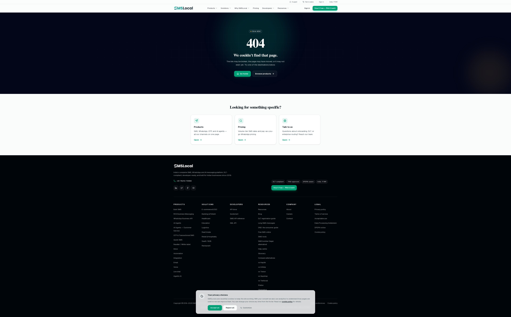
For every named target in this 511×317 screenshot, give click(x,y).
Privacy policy (320, 209)
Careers (289, 214)
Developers (267, 8)
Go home (244, 74)
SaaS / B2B (206, 241)
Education (206, 223)
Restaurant (206, 246)
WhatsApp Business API (183, 218)
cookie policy (287, 301)
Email (176, 262)
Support (294, 2)
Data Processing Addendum (326, 223)
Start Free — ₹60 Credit (284, 188)
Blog (260, 214)
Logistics (205, 227)
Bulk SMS (177, 209)
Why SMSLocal (240, 8)
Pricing (256, 8)
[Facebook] (187, 188)
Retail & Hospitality (209, 237)
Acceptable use (321, 218)
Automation (178, 253)
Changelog (262, 290)
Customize (247, 308)
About (288, 209)
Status (260, 285)
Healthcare (206, 218)
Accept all (214, 308)
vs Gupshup (263, 276)
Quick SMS (178, 240)
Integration (178, 258)
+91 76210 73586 (184, 181)
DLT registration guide (266, 218)
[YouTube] (193, 188)
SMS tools (262, 237)
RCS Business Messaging (184, 214)
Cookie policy (320, 232)
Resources (282, 8)
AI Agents (177, 223)
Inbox (176, 249)
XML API (233, 223)
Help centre (262, 249)
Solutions (225, 8)
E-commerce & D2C (209, 209)
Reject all (230, 308)
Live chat (177, 271)
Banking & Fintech (209, 214)
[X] (181, 188)
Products (211, 8)
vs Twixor (262, 271)
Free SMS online (264, 232)
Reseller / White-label (182, 244)
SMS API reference (237, 218)
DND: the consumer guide (268, 227)
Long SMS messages (266, 223)
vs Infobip (262, 267)
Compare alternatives (266, 258)
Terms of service (321, 214)
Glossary (261, 253)
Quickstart (234, 214)
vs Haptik (262, 262)
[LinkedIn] (176, 188)
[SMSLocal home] (184, 8)
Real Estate (206, 232)
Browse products (263, 74)
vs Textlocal (263, 281)
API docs (233, 209)
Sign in (321, 2)
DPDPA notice (320, 227)
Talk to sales (309, 2)
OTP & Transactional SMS (184, 235)
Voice (176, 267)
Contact (289, 218)
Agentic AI (178, 276)
